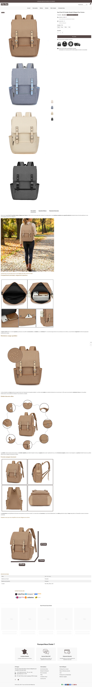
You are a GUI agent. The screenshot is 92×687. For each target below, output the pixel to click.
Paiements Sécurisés (54, 210)
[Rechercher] (82, 4)
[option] (52, 101)
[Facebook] (15, 680)
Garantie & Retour (43, 210)
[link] (9, 631)
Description (33, 210)
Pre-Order (74, 36)
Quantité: (59, 30)
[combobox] (81, 4)
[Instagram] (18, 680)
